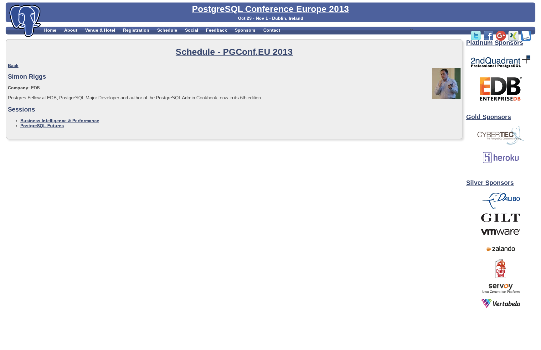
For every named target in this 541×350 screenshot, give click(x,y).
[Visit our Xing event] (513, 39)
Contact (271, 30)
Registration (136, 30)
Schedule (167, 30)
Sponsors (245, 30)
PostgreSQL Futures (42, 125)
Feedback (216, 30)
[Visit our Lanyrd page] (526, 39)
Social (191, 30)
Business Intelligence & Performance (59, 120)
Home (50, 30)
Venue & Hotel (100, 30)
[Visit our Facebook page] (488, 39)
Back (13, 65)
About (70, 30)
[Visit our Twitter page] (476, 39)
